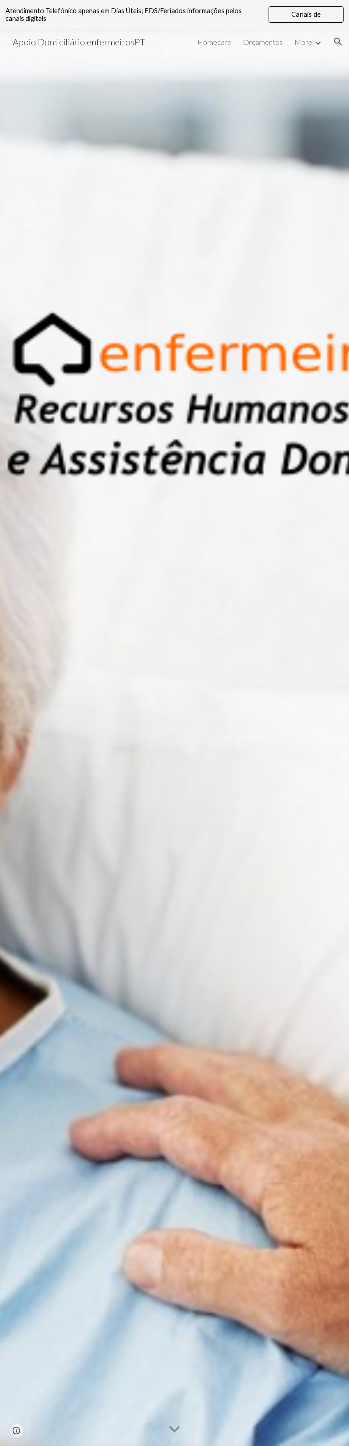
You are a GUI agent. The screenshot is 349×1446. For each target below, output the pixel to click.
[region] (174, 14)
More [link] (303, 42)
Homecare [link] (214, 42)
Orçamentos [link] (263, 42)
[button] (338, 42)
